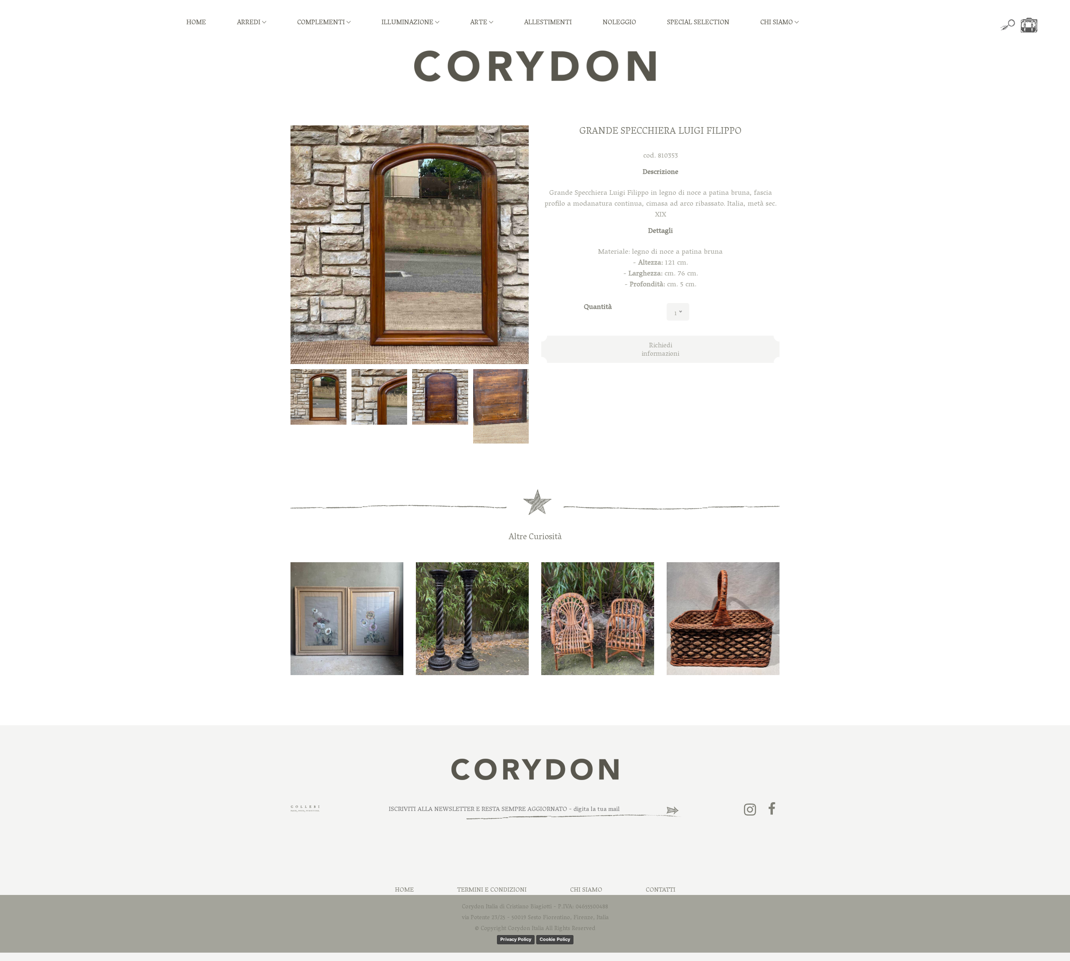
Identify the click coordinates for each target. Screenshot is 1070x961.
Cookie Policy (555, 939)
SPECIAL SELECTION (698, 23)
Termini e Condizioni (492, 890)
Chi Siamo (586, 890)
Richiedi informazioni (660, 350)
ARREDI (249, 23)
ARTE (479, 23)
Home (404, 890)
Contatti (660, 890)
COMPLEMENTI (321, 23)
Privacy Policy (515, 939)
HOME (196, 23)
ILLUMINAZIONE (408, 23)
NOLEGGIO (619, 23)
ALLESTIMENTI (548, 23)
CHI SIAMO (777, 23)
